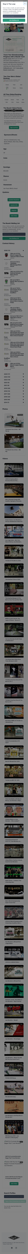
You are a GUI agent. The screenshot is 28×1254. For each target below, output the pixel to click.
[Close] (25, 3)
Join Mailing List (14, 20)
